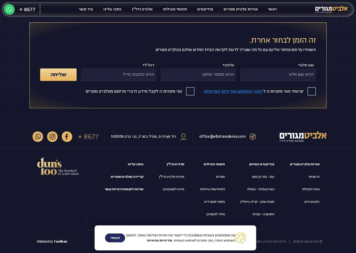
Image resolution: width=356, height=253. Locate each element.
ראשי (272, 9)
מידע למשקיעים (173, 189)
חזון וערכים (312, 201)
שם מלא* (306, 65)
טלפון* (228, 65)
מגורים (220, 176)
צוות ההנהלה (311, 189)
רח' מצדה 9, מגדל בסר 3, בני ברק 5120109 (143, 136)
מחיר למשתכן (215, 214)
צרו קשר (86, 9)
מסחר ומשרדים (214, 201)
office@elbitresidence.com (222, 136)
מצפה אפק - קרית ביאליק (257, 201)
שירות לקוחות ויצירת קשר (124, 189)
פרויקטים (205, 9)
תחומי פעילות (175, 9)
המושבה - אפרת (263, 214)
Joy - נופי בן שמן (263, 176)
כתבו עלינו (112, 9)
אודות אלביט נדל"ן (171, 176)
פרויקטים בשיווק (261, 164)
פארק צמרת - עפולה (260, 189)
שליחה (58, 74)
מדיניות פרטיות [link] (159, 240)
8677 (91, 136)
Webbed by (52, 241)
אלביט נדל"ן (142, 9)
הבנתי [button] (115, 238)
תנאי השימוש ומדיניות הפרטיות (233, 91)
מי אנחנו (314, 176)
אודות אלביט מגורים (240, 9)
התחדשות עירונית (212, 189)
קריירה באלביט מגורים (127, 176)
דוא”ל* (148, 65)
